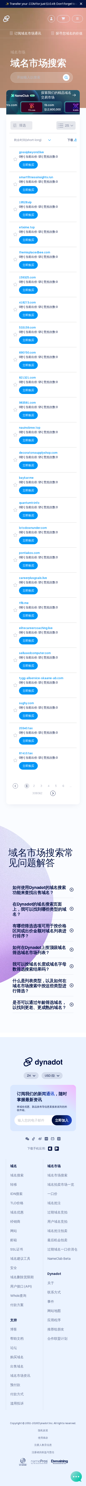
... (71, 786)
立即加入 (61, 1120)
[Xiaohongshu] (46, 1138)
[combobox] (30, 139)
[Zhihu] (59, 1138)
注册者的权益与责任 (43, 1452)
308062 (37, 793)
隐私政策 (43, 1430)
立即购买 (28, 165)
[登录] (51, 18)
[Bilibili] (52, 1138)
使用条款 (43, 1437)
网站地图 (54, 1311)
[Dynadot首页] (6, 18)
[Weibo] (40, 1138)
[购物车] (63, 18)
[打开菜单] (77, 18)
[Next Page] (53, 793)
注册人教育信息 (43, 1444)
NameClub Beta (59, 1258)
